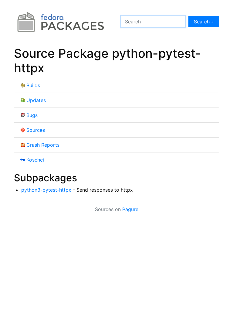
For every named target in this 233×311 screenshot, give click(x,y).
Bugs (32, 115)
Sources (35, 130)
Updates (36, 100)
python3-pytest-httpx (46, 190)
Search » (204, 22)
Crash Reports (42, 145)
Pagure (130, 209)
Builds (33, 85)
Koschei (35, 160)
